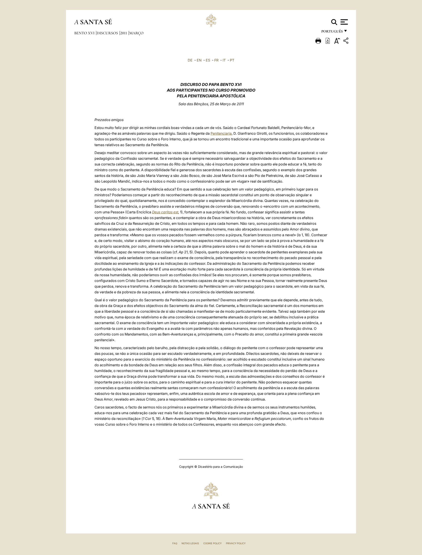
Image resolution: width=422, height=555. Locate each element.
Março (136, 33)
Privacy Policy (236, 543)
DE (190, 60)
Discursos (108, 33)
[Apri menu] (343, 22)
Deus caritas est (165, 212)
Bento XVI (84, 33)
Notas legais (190, 543)
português (332, 32)
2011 (124, 33)
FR (216, 60)
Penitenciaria (221, 133)
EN (199, 60)
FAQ (174, 543)
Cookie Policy (212, 543)
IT (224, 60)
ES (208, 60)
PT (232, 60)
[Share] (346, 41)
